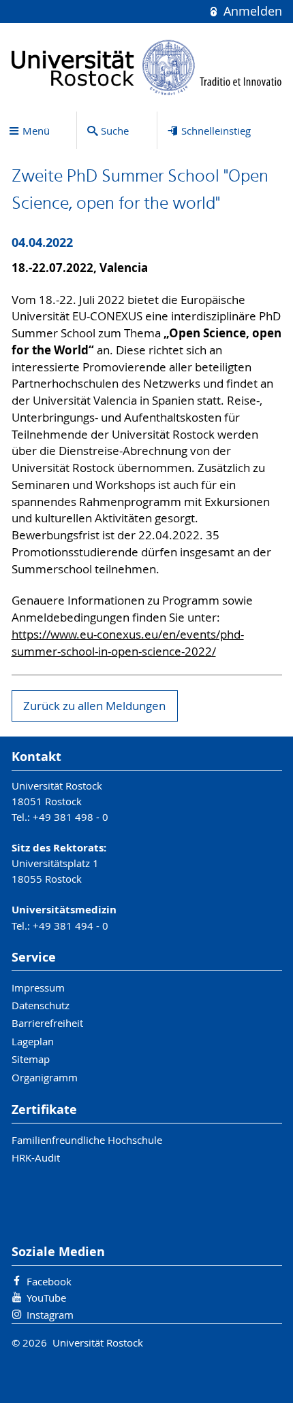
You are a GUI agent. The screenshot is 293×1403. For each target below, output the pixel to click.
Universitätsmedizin (64, 909)
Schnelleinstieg (216, 130)
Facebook (49, 1281)
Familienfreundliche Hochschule (87, 1140)
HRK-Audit (36, 1157)
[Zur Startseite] (147, 67)
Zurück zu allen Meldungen (94, 705)
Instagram (50, 1314)
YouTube (46, 1297)
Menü (36, 130)
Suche (115, 130)
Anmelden (250, 11)
